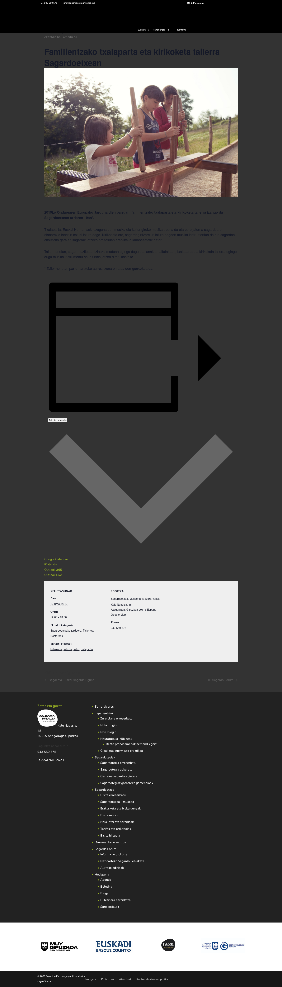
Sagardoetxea (104, 790)
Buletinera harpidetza (115, 900)
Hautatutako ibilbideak (116, 739)
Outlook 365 (53, 570)
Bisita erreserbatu (113, 795)
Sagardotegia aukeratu (116, 769)
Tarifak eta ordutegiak (115, 829)
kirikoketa (56, 649)
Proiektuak (107, 979)
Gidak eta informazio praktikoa (121, 751)
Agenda (105, 880)
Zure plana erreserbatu (116, 718)
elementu (181, 29)
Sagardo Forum (105, 849)
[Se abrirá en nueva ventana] (67, 760)
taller (76, 649)
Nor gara (90, 979)
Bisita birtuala (110, 835)
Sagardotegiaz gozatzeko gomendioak (126, 783)
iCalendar (51, 564)
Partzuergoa (159, 30)
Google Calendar (56, 559)
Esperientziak (104, 713)
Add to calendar (58, 420)
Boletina (106, 887)
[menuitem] (143, 31)
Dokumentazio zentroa (110, 842)
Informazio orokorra (114, 854)
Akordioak (125, 979)
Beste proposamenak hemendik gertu (132, 744)
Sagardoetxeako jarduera (65, 630)
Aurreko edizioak (112, 868)
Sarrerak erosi (105, 707)
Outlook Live (53, 575)
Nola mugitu (109, 725)
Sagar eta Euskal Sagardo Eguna (71, 680)
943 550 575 (46, 752)
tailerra (67, 649)
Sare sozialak (109, 907)
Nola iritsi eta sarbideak (117, 822)
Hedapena (102, 874)
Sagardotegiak (105, 757)
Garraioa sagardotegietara (119, 776)
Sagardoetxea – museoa (117, 802)
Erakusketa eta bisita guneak (120, 808)
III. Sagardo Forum (221, 680)
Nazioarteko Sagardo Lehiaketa (122, 861)
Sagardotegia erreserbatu (118, 763)
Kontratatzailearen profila (152, 979)
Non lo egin (108, 732)
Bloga (104, 893)
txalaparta (87, 649)
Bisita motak (109, 815)
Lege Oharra (44, 981)
